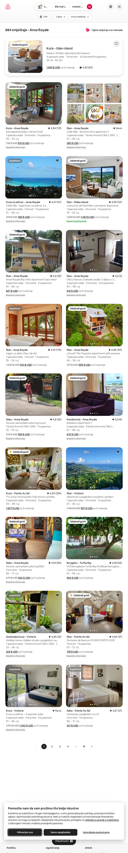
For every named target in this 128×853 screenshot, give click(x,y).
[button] (53, 67)
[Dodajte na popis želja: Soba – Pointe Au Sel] (118, 669)
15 (84, 746)
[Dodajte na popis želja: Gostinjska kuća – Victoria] (57, 595)
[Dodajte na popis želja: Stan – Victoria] (118, 451)
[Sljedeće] (92, 746)
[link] (36, 746)
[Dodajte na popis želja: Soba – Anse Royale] (57, 377)
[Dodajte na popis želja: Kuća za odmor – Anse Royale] (57, 160)
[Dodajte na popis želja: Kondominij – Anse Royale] (118, 377)
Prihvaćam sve (25, 832)
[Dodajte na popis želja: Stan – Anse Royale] (118, 86)
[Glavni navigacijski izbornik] (119, 6)
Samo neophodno (60, 832)
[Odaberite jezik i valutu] (110, 6)
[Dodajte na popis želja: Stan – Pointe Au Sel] (118, 595)
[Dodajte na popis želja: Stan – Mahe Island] (118, 160)
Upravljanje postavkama (96, 832)
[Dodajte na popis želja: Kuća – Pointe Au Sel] (57, 451)
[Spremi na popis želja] (116, 43)
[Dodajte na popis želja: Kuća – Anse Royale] (57, 86)
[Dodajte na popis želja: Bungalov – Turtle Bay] (118, 521)
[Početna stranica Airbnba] (7, 6)
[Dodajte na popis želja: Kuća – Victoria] (57, 669)
